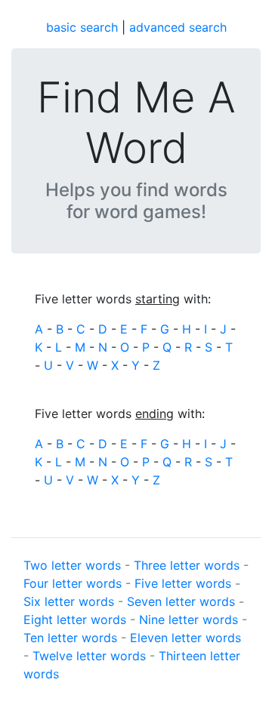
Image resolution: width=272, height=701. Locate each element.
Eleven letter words (185, 637)
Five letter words (182, 583)
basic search (82, 27)
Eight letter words (74, 619)
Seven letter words (181, 601)
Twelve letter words (89, 655)
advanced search (178, 27)
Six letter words (68, 601)
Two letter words (72, 565)
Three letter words (187, 565)
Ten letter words (70, 637)
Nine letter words (188, 619)
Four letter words (72, 583)
